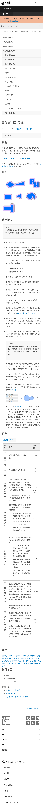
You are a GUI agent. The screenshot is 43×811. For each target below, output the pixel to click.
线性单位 (13, 390)
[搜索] (35, 3)
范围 (28, 658)
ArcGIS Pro (7, 9)
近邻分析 (8, 99)
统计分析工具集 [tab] (9, 113)
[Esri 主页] (5, 3)
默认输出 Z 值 (7, 656)
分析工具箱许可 (8, 42)
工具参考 (5, 14)
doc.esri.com (15, 21)
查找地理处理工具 (12, 694)
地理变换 (7, 661)
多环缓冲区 (9, 95)
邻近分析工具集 (35, 31)
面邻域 (7, 104)
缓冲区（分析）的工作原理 (26, 313)
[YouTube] (37, 723)
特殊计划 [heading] (4, 750)
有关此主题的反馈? (34, 709)
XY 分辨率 (9, 664)
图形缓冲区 (9, 91)
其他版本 (18, 129)
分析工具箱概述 (8, 37)
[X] (33, 718)
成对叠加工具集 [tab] (9, 60)
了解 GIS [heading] (4, 739)
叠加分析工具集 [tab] (9, 55)
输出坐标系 (22, 658)
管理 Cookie (8, 797)
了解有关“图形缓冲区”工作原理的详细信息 (17, 159)
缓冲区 (7, 73)
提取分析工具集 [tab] (9, 51)
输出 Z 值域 (13, 658)
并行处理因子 (18, 407)
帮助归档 (28, 129)
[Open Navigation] (40, 3)
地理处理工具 (14, 31)
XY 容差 (17, 664)
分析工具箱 (24, 31)
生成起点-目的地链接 (12, 86)
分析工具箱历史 (8, 46)
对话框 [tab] (5, 440)
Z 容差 (30, 664)
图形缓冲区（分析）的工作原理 (17, 697)
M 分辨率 (16, 656)
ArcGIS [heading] (4, 729)
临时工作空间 (17, 661)
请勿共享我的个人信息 (11, 802)
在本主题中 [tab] (7, 135)
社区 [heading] (3, 734)
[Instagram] (33, 723)
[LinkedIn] (37, 718)
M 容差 (23, 656)
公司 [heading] (3, 745)
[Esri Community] (28, 723)
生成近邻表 (9, 82)
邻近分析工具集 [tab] (9, 64)
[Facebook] (28, 718)
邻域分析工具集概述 (11, 68)
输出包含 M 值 (28, 661)
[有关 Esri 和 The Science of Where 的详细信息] (6, 721)
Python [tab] (12, 440)
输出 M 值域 (31, 656)
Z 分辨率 (24, 664)
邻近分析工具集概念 (14, 108)
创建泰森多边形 (10, 77)
